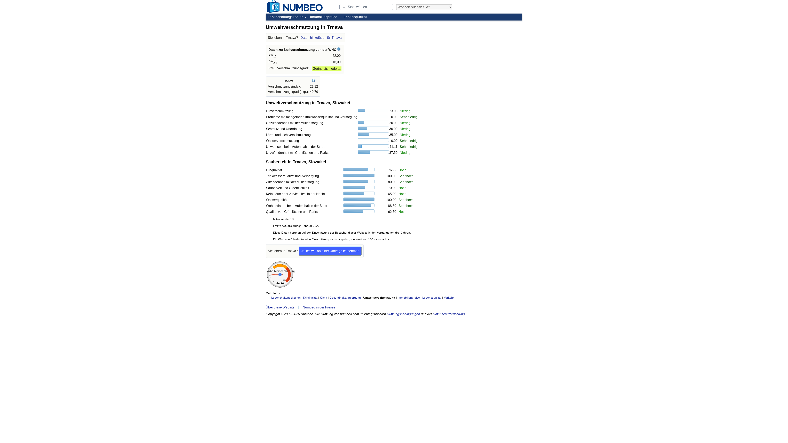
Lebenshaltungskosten (286, 17)
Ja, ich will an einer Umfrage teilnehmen (330, 251)
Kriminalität (310, 297)
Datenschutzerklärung (449, 314)
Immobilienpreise (323, 17)
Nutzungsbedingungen (403, 314)
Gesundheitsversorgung (345, 297)
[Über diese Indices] (314, 81)
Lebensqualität (355, 17)
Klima (323, 297)
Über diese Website (280, 307)
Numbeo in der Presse (319, 307)
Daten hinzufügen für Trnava (321, 37)
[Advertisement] (491, 48)
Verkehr (449, 297)
